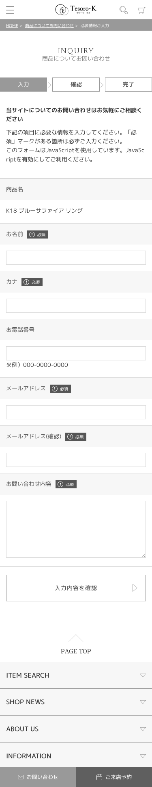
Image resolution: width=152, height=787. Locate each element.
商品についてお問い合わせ (49, 25)
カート (142, 10)
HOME (12, 25)
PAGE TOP (76, 651)
